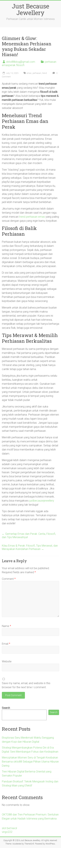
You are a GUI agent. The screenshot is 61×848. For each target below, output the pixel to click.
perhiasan (37, 73)
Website (7, 661)
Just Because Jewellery (30, 9)
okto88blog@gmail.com (20, 61)
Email (6, 643)
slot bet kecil (9, 828)
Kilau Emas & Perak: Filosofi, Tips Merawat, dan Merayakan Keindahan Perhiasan (30, 547)
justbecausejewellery (41, 500)
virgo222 (7, 832)
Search (6, 707)
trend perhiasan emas (32, 216)
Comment (9, 578)
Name (6, 626)
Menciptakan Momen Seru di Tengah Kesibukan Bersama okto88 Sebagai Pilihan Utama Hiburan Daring (30, 761)
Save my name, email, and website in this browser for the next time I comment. (26, 685)
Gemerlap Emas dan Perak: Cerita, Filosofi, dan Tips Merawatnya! (29, 535)
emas (29, 73)
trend (44, 73)
